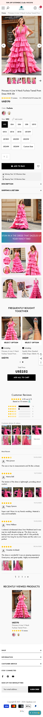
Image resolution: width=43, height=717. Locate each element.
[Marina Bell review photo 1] (7, 492)
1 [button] (20, 362)
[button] (7, 8)
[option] (21, 45)
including (7, 348)
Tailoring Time (9, 174)
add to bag (19, 166)
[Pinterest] (7, 676)
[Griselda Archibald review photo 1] (7, 565)
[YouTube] (13, 676)
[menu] (3, 8)
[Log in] (35, 8)
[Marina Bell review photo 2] (18, 492)
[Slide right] (39, 46)
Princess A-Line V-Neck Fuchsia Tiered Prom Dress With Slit (21, 92)
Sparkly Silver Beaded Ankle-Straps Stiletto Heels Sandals (31, 352)
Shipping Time (9, 179)
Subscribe (34, 689)
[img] (7, 457)
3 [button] (22, 577)
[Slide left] (4, 46)
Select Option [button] (11, 342)
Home (4, 13)
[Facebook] (2, 676)
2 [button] (22, 362)
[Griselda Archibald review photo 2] (18, 565)
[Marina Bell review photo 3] (29, 492)
